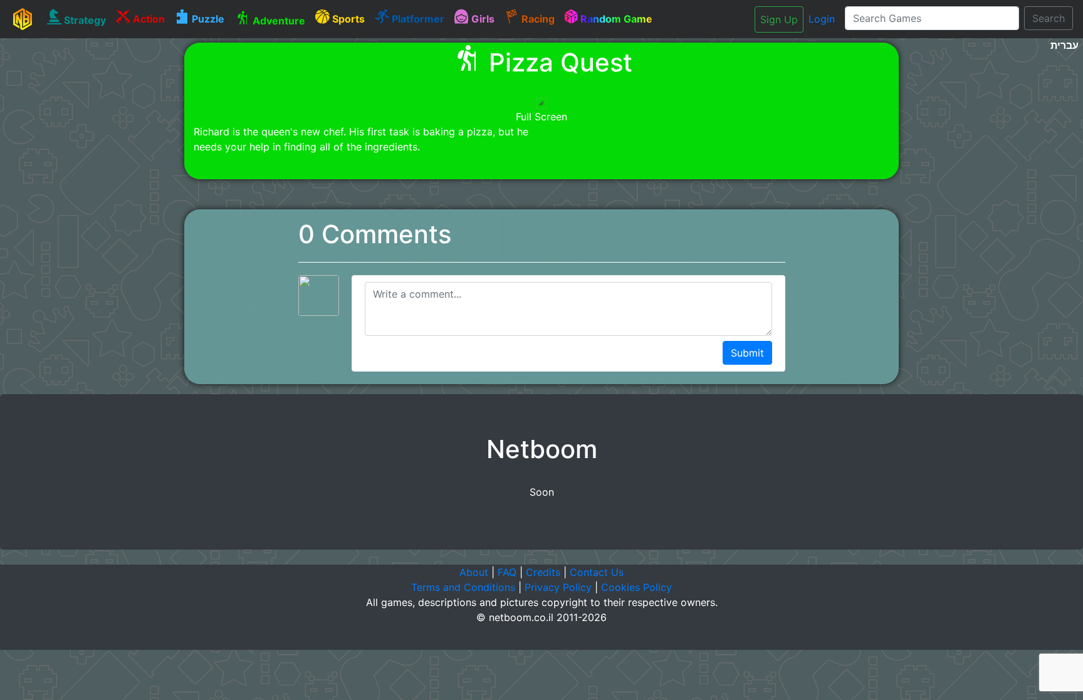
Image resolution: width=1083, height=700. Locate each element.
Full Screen (541, 116)
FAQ (507, 572)
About (473, 572)
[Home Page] (22, 19)
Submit (747, 353)
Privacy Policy (558, 587)
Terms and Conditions (463, 587)
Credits (543, 572)
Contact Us (597, 572)
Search (1048, 18)
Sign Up (779, 19)
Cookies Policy (636, 587)
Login (821, 19)
